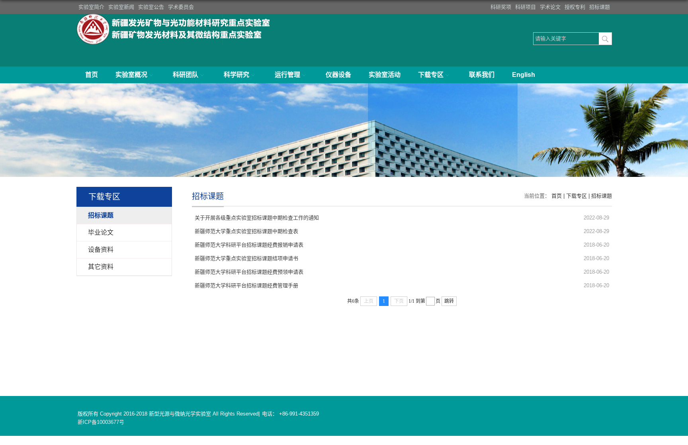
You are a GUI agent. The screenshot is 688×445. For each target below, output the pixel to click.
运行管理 (287, 74)
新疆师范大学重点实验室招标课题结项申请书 (246, 258)
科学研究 (236, 74)
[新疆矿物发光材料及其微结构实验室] (176, 17)
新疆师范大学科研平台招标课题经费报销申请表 (249, 245)
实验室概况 (131, 74)
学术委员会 (181, 7)
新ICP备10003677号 (101, 422)
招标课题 (599, 7)
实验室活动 (385, 74)
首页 (91, 74)
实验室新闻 (121, 7)
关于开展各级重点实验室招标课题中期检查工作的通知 (257, 218)
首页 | (558, 196)
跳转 (449, 301)
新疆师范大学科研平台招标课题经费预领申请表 (249, 272)
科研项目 (525, 7)
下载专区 (431, 74)
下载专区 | (578, 196)
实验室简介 (91, 7)
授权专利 (575, 7)
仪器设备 (338, 74)
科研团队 (185, 74)
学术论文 (550, 7)
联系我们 (481, 74)
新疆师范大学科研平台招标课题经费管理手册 (246, 285)
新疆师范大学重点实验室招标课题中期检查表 (246, 231)
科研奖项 (501, 7)
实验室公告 (151, 7)
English (523, 74)
